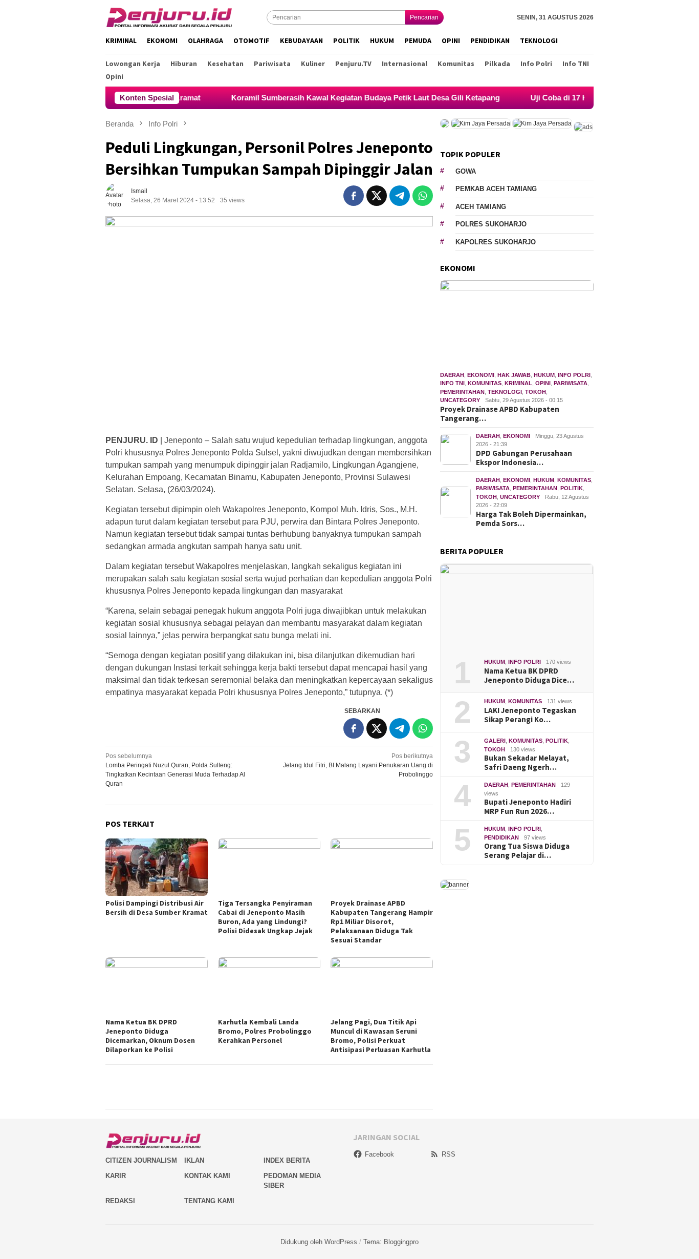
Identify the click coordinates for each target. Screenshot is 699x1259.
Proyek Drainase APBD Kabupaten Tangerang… (499, 414)
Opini (543, 383)
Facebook (379, 1154)
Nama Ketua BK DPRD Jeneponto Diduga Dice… (529, 675)
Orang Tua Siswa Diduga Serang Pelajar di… (527, 851)
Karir (115, 1176)
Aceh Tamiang (480, 207)
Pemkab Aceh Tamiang (496, 189)
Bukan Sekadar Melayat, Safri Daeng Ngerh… (526, 762)
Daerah (452, 375)
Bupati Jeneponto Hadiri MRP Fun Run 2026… (527, 807)
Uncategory (460, 400)
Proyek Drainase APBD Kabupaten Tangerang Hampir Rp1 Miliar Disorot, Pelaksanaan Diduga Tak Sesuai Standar (382, 921)
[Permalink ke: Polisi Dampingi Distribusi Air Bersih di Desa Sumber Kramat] (156, 867)
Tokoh (535, 392)
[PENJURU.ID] (169, 16)
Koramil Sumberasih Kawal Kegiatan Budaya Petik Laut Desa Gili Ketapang (336, 97)
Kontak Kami (207, 1176)
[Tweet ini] (376, 195)
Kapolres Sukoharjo (495, 242)
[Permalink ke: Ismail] (118, 195)
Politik (571, 488)
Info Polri (574, 375)
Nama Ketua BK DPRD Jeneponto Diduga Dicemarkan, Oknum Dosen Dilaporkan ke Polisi (150, 1035)
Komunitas (484, 383)
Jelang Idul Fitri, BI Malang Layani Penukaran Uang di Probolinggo (358, 765)
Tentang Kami (209, 1201)
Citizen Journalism (141, 1160)
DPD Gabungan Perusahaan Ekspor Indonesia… (524, 458)
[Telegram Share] (399, 195)
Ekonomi (480, 375)
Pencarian (424, 17)
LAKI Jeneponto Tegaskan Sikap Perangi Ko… (530, 715)
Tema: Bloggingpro (391, 1242)
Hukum (544, 375)
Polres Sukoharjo (491, 224)
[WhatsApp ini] (422, 195)
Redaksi (120, 1201)
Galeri (495, 741)
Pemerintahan (462, 392)
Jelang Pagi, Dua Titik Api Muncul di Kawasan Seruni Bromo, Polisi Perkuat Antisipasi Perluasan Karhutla (381, 1035)
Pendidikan (501, 837)
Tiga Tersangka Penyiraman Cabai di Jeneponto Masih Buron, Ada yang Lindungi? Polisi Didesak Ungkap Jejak (265, 916)
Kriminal (518, 383)
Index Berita (287, 1160)
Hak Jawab (514, 375)
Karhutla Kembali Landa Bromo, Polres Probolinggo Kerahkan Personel (265, 1031)
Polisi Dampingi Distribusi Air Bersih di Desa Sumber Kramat (156, 907)
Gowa (465, 171)
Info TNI (452, 383)
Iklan (194, 1160)
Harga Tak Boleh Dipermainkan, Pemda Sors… (531, 519)
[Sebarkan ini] (353, 195)
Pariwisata (570, 383)
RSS (448, 1154)
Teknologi (505, 392)
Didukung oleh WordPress (318, 1242)
